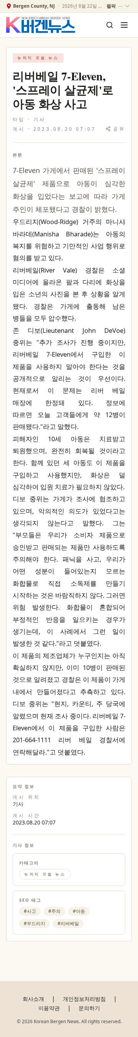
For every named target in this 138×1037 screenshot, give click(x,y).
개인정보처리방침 (84, 998)
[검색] (110, 25)
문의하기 (89, 1008)
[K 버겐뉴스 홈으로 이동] (40, 25)
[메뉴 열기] (124, 25)
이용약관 (49, 1008)
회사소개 (33, 998)
